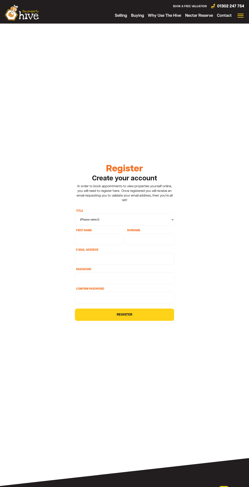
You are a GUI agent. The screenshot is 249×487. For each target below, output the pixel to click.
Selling (121, 16)
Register (124, 314)
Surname (133, 230)
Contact (224, 16)
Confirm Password (90, 289)
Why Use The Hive (164, 16)
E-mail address (87, 250)
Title (79, 211)
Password (83, 269)
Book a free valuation (190, 6)
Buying (137, 16)
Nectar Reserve (199, 16)
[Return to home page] (22, 13)
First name (84, 230)
